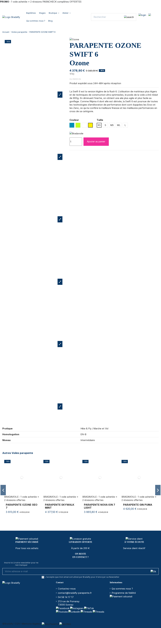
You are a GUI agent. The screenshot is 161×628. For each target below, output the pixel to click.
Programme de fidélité (124, 592)
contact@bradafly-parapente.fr (75, 592)
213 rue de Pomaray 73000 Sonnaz (68, 603)
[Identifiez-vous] (142, 15)
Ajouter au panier (96, 141)
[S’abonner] (153, 571)
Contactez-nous (67, 588)
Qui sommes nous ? (122, 588)
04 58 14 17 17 (66, 597)
